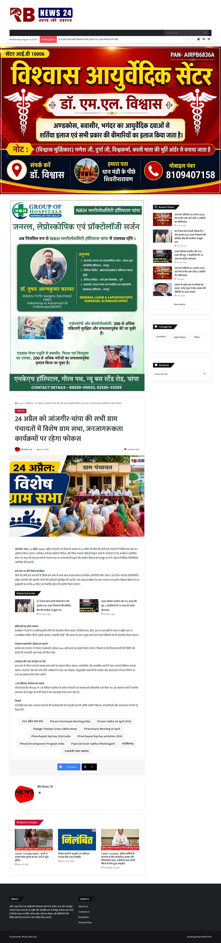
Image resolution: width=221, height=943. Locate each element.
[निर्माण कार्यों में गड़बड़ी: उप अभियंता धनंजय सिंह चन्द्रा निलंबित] (77, 839)
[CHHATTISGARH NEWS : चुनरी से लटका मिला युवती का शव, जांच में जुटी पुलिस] (34, 839)
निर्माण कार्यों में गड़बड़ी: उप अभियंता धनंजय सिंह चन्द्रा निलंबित (74, 855)
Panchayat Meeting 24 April (103, 729)
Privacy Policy (85, 922)
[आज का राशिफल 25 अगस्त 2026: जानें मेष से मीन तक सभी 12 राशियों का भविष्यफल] (162, 272)
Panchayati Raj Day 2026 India (51, 736)
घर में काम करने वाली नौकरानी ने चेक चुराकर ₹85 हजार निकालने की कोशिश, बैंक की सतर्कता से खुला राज (101, 39)
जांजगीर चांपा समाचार (77, 751)
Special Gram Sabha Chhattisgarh (94, 743)
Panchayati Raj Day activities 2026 (100, 736)
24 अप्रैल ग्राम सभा (33, 721)
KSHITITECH (206, 937)
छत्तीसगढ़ (29, 403)
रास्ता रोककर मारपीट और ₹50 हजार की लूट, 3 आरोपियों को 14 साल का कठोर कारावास (119, 605)
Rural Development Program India (43, 743)
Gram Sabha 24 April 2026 (115, 721)
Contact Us (84, 912)
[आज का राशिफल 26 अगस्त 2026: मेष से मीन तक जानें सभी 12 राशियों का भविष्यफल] (162, 219)
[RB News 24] (41, 15)
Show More (179, 304)
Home (20, 403)
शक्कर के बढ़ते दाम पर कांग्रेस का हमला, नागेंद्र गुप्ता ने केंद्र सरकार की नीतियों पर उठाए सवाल (190, 288)
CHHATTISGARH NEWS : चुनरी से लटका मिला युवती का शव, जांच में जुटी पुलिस (32, 857)
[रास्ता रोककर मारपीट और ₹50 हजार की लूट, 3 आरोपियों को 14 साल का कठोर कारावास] (89, 605)
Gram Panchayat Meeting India (71, 721)
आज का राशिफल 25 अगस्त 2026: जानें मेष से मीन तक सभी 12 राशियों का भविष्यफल (190, 271)
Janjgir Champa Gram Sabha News (56, 729)
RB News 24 (26, 449)
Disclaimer (84, 917)
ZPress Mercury (29, 937)
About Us (83, 906)
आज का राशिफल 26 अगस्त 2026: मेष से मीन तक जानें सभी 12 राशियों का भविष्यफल (190, 218)
